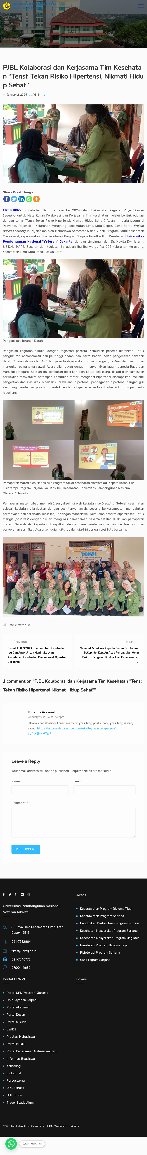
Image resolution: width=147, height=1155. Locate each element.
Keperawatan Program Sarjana (102, 916)
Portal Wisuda (16, 1022)
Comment (19, 803)
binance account (42, 712)
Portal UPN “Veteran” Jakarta (27, 993)
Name (15, 781)
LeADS (11, 1029)
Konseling (14, 1066)
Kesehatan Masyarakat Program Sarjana (109, 931)
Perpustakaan (17, 1080)
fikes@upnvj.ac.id (24, 951)
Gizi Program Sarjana (95, 960)
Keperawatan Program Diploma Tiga (105, 909)
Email (77, 781)
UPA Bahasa (15, 1088)
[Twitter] (14, 199)
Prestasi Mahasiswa (21, 1037)
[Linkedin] (21, 199)
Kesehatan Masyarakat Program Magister (109, 938)
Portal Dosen (16, 1014)
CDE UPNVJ (15, 1095)
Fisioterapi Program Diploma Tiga (103, 945)
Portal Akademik (18, 1007)
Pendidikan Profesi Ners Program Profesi (109, 923)
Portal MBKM (15, 1044)
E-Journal (14, 1073)
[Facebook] (6, 199)
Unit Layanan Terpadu (22, 1000)
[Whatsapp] (29, 199)
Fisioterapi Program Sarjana (100, 952)
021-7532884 (21, 941)
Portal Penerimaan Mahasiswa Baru (32, 1051)
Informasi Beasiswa (21, 1059)
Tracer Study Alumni (21, 1102)
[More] (36, 199)
